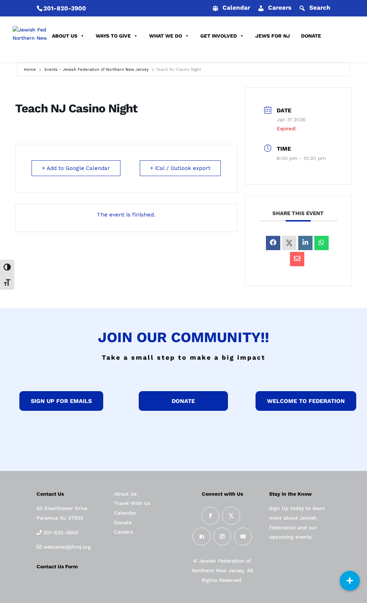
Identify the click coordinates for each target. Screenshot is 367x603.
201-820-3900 (64, 8)
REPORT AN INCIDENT (79, 54)
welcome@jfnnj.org (66, 547)
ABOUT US (64, 36)
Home (30, 69)
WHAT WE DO (165, 36)
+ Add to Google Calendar (76, 168)
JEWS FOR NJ (272, 36)
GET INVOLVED (218, 36)
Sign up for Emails (61, 401)
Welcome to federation (306, 401)
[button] (350, 581)
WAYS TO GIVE (113, 36)
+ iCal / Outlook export (180, 168)
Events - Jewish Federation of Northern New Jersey (96, 69)
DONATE (311, 36)
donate (183, 401)
